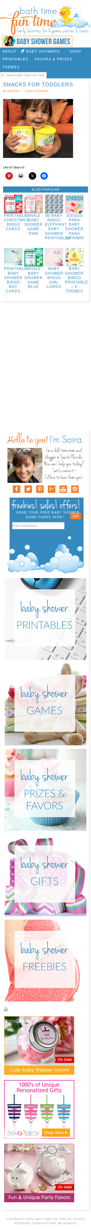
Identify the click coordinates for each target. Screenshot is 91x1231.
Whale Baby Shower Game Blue (33, 278)
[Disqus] (45, 369)
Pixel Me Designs (62, 1223)
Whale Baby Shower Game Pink (33, 225)
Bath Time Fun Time (45, 20)
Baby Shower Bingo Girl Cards (54, 278)
